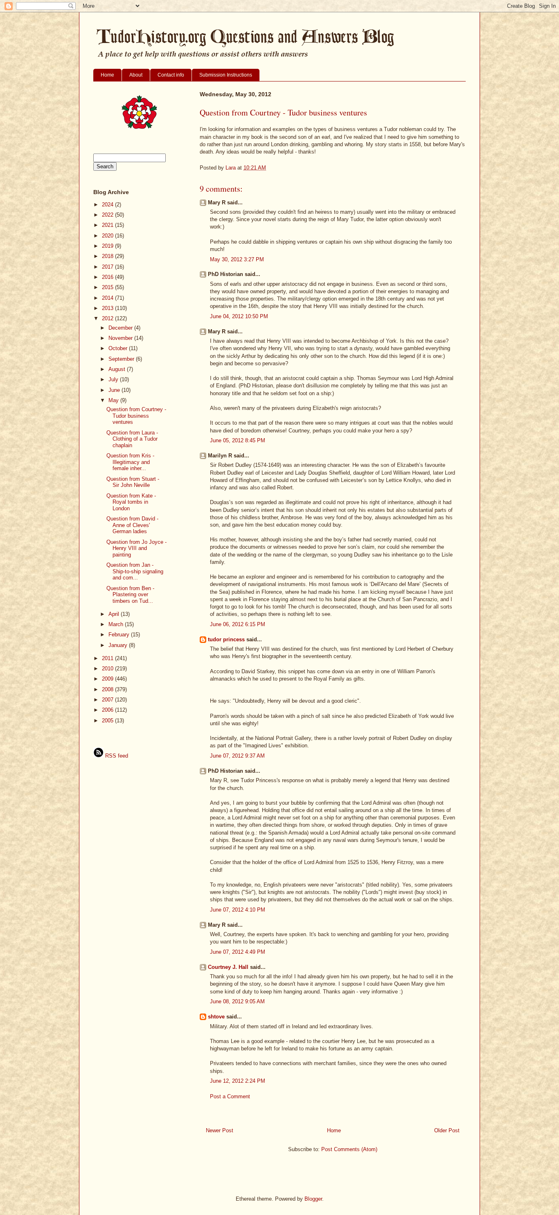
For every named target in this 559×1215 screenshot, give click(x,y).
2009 (108, 679)
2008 (108, 689)
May (114, 400)
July (114, 379)
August (117, 369)
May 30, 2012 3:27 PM (237, 259)
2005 (108, 720)
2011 (108, 658)
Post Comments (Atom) (349, 1149)
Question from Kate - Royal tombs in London (131, 502)
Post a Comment (230, 1096)
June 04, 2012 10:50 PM (239, 316)
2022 (108, 215)
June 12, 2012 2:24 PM (237, 1081)
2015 (108, 287)
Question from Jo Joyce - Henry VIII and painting (136, 548)
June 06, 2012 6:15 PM (237, 624)
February (119, 634)
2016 (108, 277)
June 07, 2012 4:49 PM (237, 952)
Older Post (447, 1130)
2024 (108, 204)
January (118, 645)
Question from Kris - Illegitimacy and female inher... (130, 462)
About (135, 75)
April (114, 614)
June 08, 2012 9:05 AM (237, 1001)
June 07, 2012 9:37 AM (237, 756)
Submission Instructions (225, 75)
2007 (108, 700)
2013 (108, 308)
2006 (108, 710)
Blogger (313, 1199)
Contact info (171, 75)
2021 (108, 225)
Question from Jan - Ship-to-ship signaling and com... (134, 571)
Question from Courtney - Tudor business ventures (136, 415)
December (121, 328)
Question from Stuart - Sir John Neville (132, 482)
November (121, 338)
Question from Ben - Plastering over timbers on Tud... (130, 594)
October (118, 348)
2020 (108, 236)
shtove (216, 1017)
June (115, 390)
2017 (108, 267)
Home (107, 75)
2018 (108, 256)
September (122, 359)
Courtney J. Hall (228, 967)
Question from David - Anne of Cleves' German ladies (132, 525)
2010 (108, 668)
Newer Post (219, 1130)
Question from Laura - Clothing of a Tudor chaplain (132, 439)
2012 (108, 318)
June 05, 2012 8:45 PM (237, 440)
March (116, 624)
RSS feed (116, 756)
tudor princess (226, 639)
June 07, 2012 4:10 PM (237, 910)
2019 (108, 246)
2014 (108, 298)
